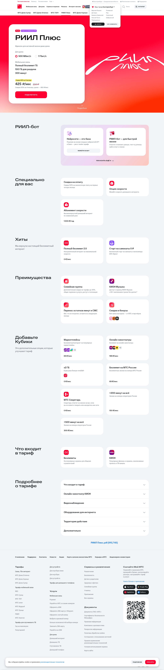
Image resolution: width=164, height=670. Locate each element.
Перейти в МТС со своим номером (62, 603)
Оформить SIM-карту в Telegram (61, 611)
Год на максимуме (21, 626)
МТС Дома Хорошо (80, 13)
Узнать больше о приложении (133, 581)
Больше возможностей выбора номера (64, 622)
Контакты (43, 557)
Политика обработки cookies (94, 633)
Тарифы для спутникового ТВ (25, 622)
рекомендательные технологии (52, 662)
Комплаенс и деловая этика (94, 625)
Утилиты (87, 590)
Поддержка (31, 557)
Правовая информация (92, 622)
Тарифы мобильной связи (24, 587)
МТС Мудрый (20, 606)
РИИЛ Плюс (65, 13)
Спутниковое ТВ (55, 646)
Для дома (53, 635)
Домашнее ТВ (55, 642)
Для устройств (55, 567)
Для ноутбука (54, 574)
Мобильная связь (56, 596)
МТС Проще (19, 610)
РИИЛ (17, 614)
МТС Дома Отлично (40, 13)
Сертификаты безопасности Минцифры (94, 617)
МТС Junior (19, 603)
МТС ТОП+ (55, 13)
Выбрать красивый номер (59, 619)
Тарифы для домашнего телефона (62, 583)
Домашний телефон (57, 650)
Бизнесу (33, 1)
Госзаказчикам (43, 1)
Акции (61, 557)
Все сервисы (88, 598)
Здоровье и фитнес (91, 583)
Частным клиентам (23, 1)
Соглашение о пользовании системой (97, 637)
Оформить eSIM (55, 607)
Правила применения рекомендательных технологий (95, 642)
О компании (19, 557)
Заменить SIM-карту (57, 626)
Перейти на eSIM (56, 630)
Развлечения (89, 571)
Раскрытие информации (93, 629)
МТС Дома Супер (24, 13)
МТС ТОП (18, 599)
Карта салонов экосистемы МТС (79, 557)
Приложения (88, 594)
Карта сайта (88, 650)
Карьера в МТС (101, 557)
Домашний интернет (57, 638)
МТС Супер (19, 595)
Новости (53, 557)
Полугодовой (20, 630)
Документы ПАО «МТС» (92, 612)
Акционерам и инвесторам (120, 557)
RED (16, 591)
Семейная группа (90, 587)
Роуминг (53, 600)
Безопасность (89, 575)
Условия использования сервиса (95, 647)
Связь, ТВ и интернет (22, 571)
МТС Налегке (20, 618)
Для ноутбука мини (56, 571)
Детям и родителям (91, 579)
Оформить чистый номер (59, 615)
